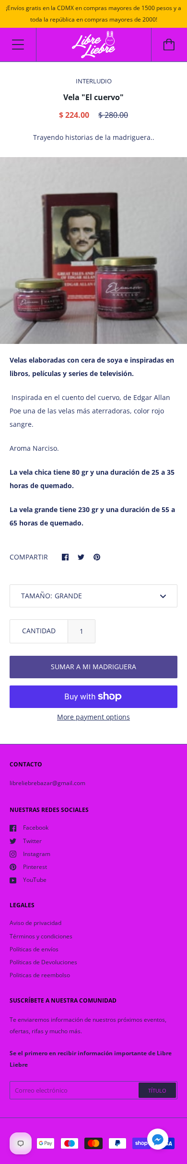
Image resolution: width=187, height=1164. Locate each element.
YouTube (35, 880)
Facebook (35, 827)
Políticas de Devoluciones (43, 962)
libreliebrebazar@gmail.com (47, 783)
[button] (157, 1141)
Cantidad (39, 630)
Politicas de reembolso (40, 975)
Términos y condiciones (41, 936)
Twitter (32, 841)
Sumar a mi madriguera (93, 666)
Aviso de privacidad (35, 923)
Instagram (36, 854)
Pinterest (35, 867)
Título (157, 1090)
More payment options (93, 716)
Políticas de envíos (34, 949)
